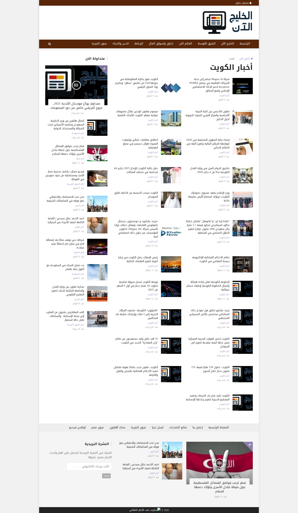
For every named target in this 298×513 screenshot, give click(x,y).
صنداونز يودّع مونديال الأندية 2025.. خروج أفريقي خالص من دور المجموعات (76, 106)
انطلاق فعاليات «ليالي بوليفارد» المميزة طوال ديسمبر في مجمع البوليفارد (140, 143)
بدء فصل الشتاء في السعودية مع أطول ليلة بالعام (65, 267)
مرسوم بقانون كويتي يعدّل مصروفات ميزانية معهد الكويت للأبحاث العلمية (137, 113)
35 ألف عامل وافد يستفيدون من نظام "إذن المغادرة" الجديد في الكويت (136, 340)
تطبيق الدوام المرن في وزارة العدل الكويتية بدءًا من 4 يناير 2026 (209, 170)
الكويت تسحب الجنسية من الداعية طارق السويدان (136, 194)
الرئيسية (245, 43)
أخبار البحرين (79, 299)
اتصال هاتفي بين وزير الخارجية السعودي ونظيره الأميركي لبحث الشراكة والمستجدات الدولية (66, 124)
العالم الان (185, 43)
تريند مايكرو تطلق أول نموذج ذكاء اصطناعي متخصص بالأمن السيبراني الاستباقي (209, 314)
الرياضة (138, 43)
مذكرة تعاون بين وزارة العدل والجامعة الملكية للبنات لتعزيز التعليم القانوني (67, 290)
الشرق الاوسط (206, 43)
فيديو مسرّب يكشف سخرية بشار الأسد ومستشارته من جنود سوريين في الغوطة (64, 175)
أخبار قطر (80, 159)
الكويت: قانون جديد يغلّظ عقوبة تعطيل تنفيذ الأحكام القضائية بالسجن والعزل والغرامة (136, 371)
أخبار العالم (79, 227)
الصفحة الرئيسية (218, 427)
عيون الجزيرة (99, 43)
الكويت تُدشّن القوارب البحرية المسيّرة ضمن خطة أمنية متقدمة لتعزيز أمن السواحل (208, 342)
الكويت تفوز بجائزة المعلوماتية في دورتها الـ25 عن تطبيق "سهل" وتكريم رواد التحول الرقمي (136, 83)
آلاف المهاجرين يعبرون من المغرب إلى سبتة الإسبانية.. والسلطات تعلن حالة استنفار (65, 316)
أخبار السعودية (78, 133)
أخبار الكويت (224, 96)
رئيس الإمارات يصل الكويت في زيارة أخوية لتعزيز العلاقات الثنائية (138, 259)
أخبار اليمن (79, 206)
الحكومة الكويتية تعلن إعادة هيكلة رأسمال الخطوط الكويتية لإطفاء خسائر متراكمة (208, 285)
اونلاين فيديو (77, 427)
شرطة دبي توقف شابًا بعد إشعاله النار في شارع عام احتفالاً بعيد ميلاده (65, 243)
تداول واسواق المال (161, 43)
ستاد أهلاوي (117, 427)
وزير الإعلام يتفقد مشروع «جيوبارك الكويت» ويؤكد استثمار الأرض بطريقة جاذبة (208, 196)
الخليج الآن (227, 43)
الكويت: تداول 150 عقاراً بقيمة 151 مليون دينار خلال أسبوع (210, 369)
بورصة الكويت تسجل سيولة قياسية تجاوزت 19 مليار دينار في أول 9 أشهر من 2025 (137, 285)
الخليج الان (245, 58)
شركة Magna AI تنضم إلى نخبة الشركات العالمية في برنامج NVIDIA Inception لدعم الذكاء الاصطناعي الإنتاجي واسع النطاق (209, 85)
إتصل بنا (197, 427)
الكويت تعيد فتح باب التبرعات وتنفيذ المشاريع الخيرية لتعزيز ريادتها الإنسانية (207, 397)
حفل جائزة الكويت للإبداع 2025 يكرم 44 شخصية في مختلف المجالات (136, 170)
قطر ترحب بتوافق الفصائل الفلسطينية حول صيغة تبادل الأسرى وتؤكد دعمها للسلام (67, 150)
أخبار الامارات (78, 253)
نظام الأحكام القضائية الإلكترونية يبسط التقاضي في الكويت (210, 259)
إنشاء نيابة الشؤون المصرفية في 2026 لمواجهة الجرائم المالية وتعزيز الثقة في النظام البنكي (207, 143)
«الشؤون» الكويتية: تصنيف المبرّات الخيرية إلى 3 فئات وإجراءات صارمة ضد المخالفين (136, 314)
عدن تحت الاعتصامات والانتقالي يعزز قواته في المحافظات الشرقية (65, 198)
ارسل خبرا (157, 427)
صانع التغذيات (178, 427)
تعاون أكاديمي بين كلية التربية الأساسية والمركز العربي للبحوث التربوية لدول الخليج (207, 115)
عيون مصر (97, 427)
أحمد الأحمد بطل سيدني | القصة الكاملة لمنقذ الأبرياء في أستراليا (66, 220)
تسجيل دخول (243, 3)
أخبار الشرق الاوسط (75, 184)
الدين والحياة (121, 43)
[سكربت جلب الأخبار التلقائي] (145, 510)
